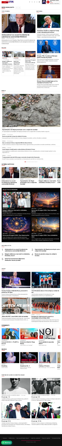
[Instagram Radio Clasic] (34, 2)
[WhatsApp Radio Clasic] (37, 2)
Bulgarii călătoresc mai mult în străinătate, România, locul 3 (17, 254)
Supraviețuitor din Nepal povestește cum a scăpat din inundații (47, 250)
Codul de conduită (35, 438)
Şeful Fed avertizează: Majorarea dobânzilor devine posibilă (15, 259)
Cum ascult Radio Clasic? (22, 438)
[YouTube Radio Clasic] (39, 2)
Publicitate (12, 438)
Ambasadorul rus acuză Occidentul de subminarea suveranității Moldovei (16, 250)
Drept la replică (46, 438)
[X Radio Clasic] (32, 2)
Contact (5, 438)
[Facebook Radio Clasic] (30, 2)
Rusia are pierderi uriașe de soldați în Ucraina (46, 254)
